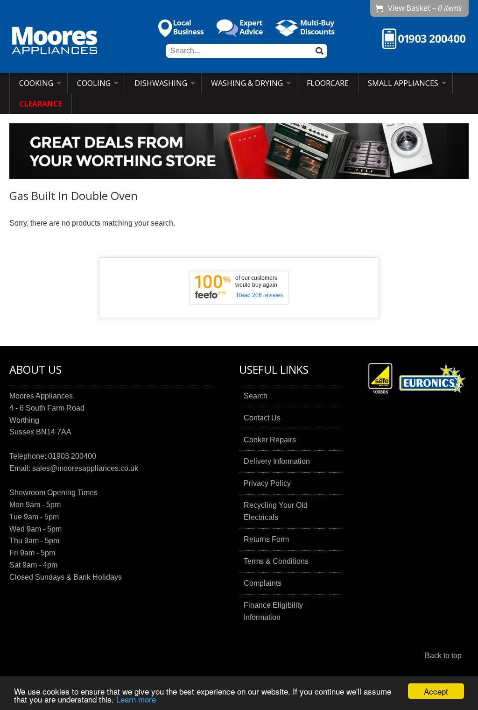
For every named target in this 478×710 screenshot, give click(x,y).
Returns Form (266, 539)
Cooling (94, 83)
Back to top (443, 656)
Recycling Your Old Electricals (276, 511)
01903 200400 (72, 456)
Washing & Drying (247, 83)
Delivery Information (277, 461)
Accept (436, 691)
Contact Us (262, 418)
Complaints (262, 583)
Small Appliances (403, 83)
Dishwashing (160, 83)
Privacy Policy (267, 483)
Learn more (136, 699)
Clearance (40, 104)
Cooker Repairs (270, 440)
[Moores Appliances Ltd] (54, 41)
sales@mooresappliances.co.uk (85, 468)
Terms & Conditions (276, 561)
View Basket (425, 8)
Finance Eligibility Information (273, 611)
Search (255, 396)
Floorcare (328, 83)
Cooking (36, 83)
